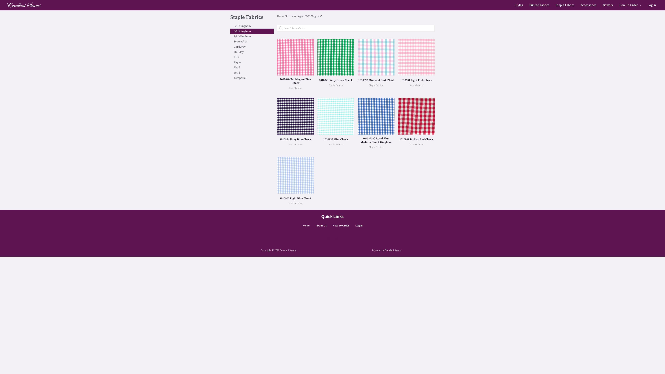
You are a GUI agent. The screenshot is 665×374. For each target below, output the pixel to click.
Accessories (588, 5)
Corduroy (240, 46)
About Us (321, 226)
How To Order (628, 5)
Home (280, 16)
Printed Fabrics (539, 5)
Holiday (239, 52)
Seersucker (240, 41)
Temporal (240, 78)
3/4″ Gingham (242, 26)
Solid (237, 72)
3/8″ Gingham (242, 31)
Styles (519, 5)
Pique (237, 62)
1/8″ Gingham (242, 36)
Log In (652, 5)
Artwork (608, 5)
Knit (236, 57)
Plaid (237, 67)
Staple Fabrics (565, 5)
